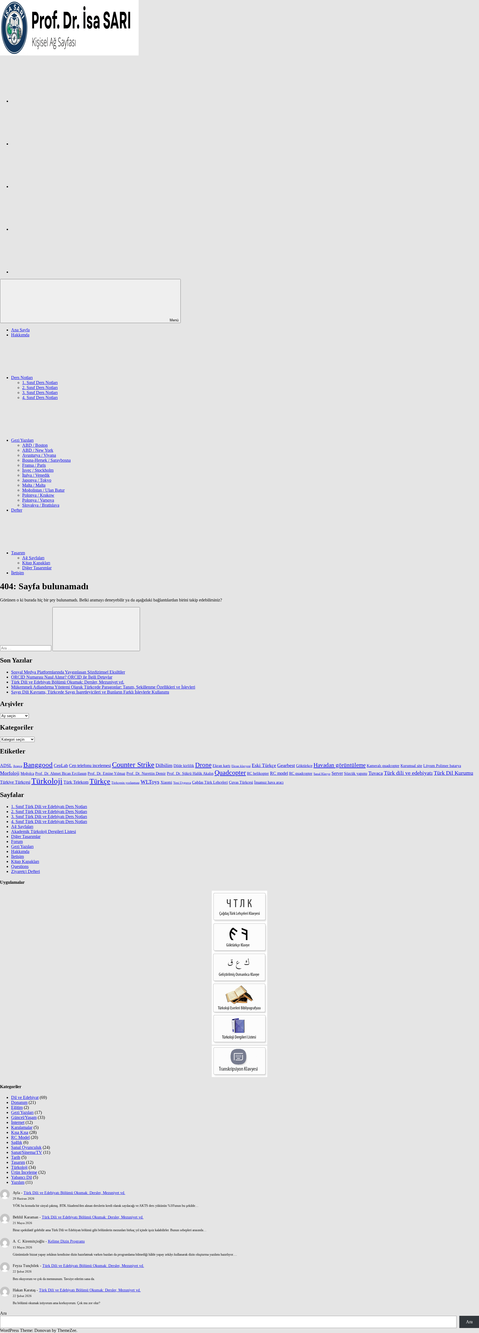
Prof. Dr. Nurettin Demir (146, 773)
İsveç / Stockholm (37, 470)
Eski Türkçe (264, 765)
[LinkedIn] (52, 229)
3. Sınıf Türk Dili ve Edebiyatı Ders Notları (49, 816)
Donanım (19, 1102)
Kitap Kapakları (36, 562)
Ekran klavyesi (241, 766)
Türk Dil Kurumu (453, 773)
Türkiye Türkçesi (15, 782)
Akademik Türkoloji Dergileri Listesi (43, 831)
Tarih (15, 1157)
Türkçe (100, 781)
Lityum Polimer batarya (442, 766)
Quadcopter (230, 772)
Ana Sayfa (20, 329)
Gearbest (286, 765)
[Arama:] (26, 648)
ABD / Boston (35, 445)
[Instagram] (52, 143)
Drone (203, 764)
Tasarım (18, 552)
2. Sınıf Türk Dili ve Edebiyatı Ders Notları (49, 811)
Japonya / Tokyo (36, 480)
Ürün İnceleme (24, 1172)
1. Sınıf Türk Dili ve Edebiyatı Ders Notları (49, 806)
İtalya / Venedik (36, 475)
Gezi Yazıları (22, 440)
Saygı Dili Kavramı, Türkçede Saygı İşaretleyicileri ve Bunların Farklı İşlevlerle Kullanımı (90, 692)
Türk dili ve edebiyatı (408, 773)
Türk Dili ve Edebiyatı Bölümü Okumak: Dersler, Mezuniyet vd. (67, 682)
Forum (17, 841)
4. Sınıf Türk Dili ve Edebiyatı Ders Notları (49, 821)
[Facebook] (52, 101)
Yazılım (17, 1182)
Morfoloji (9, 773)
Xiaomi (166, 782)
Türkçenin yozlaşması (125, 782)
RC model (279, 773)
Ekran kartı (221, 766)
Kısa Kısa (19, 1132)
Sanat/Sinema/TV (26, 1152)
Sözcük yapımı (355, 773)
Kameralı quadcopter (383, 766)
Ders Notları (22, 377)
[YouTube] (52, 272)
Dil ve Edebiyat (25, 1097)
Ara (3, 1313)
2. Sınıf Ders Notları (40, 387)
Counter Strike (133, 765)
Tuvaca (375, 773)
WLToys (150, 782)
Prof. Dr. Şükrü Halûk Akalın (190, 773)
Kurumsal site (411, 766)
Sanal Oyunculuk (26, 1147)
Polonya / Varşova (38, 500)
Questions (20, 866)
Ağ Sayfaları (33, 557)
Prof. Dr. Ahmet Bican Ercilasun (60, 773)
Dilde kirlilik (184, 766)
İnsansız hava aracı (269, 782)
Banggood (38, 764)
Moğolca (27, 773)
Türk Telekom (75, 782)
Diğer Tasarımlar (37, 567)
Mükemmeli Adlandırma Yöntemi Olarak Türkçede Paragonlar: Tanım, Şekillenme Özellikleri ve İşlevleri (103, 687)
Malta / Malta (33, 485)
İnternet (17, 1122)
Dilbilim (164, 765)
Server (337, 773)
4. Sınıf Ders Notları (40, 397)
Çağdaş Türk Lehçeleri (210, 782)
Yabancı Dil (21, 1177)
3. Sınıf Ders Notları (40, 392)
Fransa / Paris (34, 465)
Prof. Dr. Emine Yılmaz (106, 773)
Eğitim (17, 1107)
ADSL (6, 765)
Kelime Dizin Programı (66, 1241)
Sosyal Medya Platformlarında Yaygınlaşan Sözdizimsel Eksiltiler (68, 672)
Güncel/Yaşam (24, 1117)
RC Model (20, 1137)
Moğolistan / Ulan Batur (43, 490)
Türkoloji (46, 780)
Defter (16, 510)
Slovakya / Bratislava (40, 505)
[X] (52, 186)
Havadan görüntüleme (340, 765)
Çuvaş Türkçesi (241, 782)
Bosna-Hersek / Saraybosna (46, 460)
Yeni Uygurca (182, 782)
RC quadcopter (300, 773)
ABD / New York (37, 450)
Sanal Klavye (322, 773)
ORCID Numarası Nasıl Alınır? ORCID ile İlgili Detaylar (61, 677)
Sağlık (16, 1142)
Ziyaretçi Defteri (25, 871)
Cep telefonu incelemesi (90, 765)
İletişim (17, 572)
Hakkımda (20, 334)
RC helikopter (258, 773)
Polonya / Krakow (38, 495)
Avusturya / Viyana (39, 455)
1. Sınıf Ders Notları (40, 382)
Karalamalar (21, 1127)
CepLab (61, 765)
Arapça (17, 766)
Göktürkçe (304, 766)
